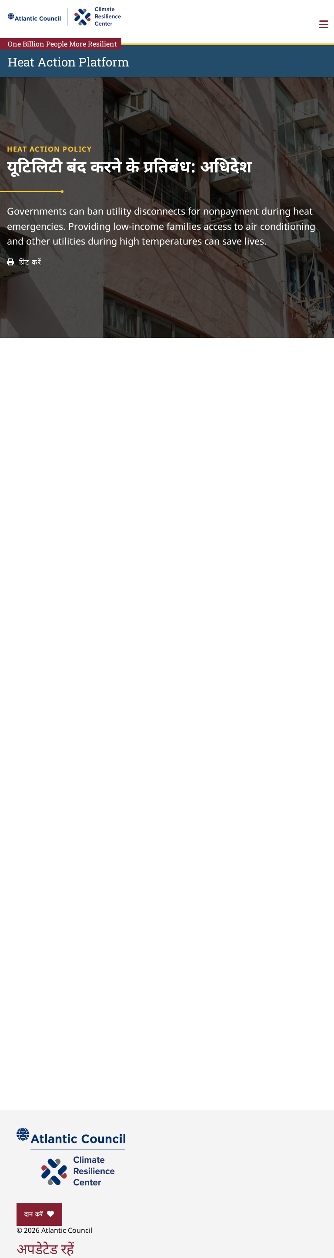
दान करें (33, 1214)
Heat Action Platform (68, 62)
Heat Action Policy (49, 150)
